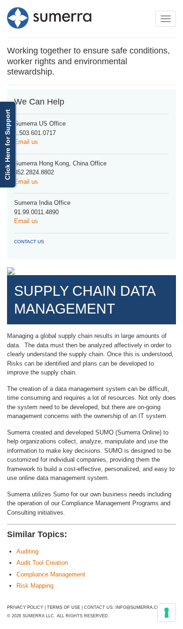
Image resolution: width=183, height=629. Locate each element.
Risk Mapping (34, 585)
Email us (26, 141)
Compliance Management (50, 574)
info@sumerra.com (139, 607)
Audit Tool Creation (42, 562)
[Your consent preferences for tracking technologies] (166, 613)
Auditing (27, 551)
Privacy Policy (25, 607)
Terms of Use (63, 607)
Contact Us (29, 241)
